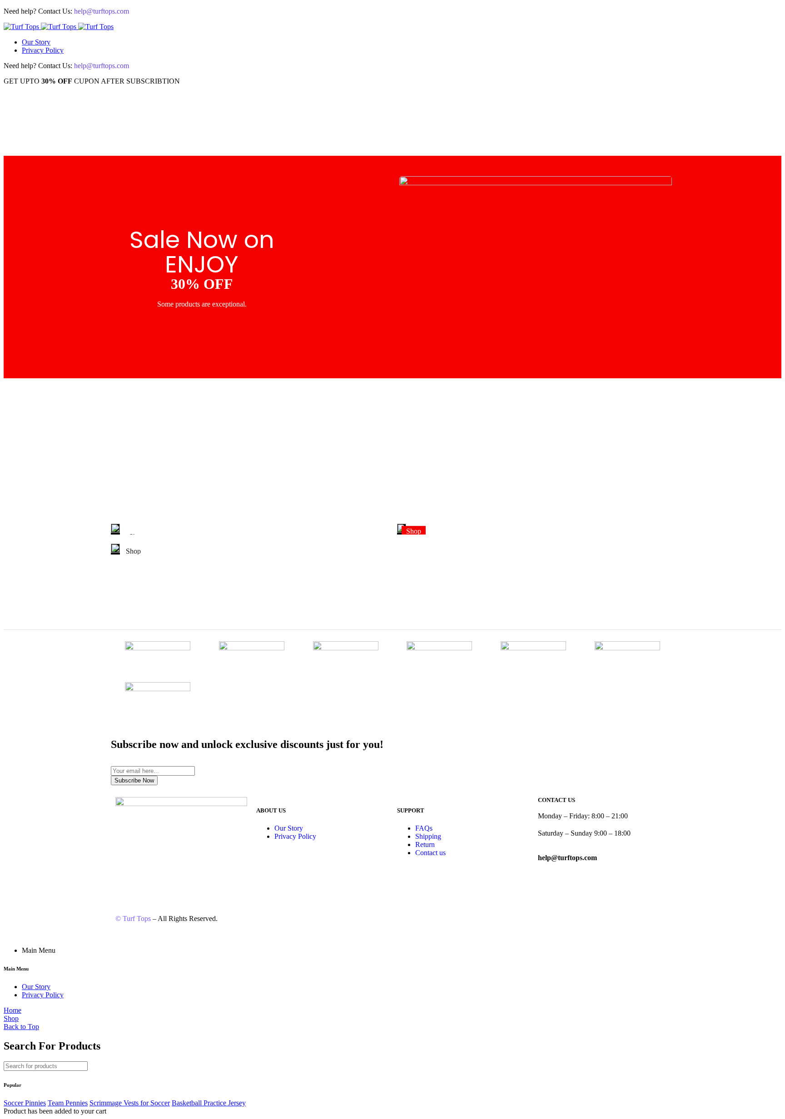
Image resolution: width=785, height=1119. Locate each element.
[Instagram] (151, 876)
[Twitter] (175, 876)
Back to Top (21, 1026)
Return (425, 844)
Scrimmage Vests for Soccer (129, 1103)
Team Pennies (68, 1103)
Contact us (430, 853)
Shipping (428, 836)
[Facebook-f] (126, 876)
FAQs (423, 828)
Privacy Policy (43, 50)
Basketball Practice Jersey (209, 1103)
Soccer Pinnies (25, 1103)
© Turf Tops (133, 918)
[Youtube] (200, 876)
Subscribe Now (134, 780)
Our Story (36, 42)
